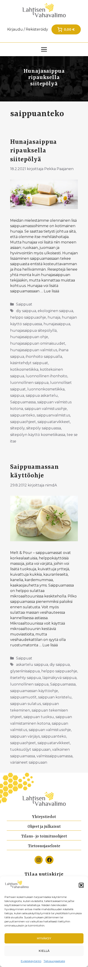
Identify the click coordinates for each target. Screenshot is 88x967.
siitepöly (17, 428)
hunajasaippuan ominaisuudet (37, 343)
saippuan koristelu (55, 697)
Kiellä (44, 951)
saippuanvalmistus (53, 415)
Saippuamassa (23, 402)
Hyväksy (44, 938)
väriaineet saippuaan (28, 762)
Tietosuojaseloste (54, 961)
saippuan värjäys (25, 736)
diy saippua (26, 311)
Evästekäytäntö (31, 961)
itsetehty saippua (25, 678)
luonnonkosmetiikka (46, 389)
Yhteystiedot (44, 817)
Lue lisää (51, 291)
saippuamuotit (23, 697)
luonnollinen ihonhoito (46, 376)
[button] (81, 885)
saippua (17, 395)
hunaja (54, 317)
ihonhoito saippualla (44, 356)
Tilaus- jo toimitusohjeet (44, 836)
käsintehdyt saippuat (29, 363)
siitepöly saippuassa (43, 428)
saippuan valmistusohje (46, 409)
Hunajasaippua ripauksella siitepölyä (33, 151)
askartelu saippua (32, 664)
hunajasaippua (57, 324)
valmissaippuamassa (54, 756)
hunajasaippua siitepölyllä (33, 330)
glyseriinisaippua (25, 671)
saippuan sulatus (25, 704)
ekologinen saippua (55, 311)
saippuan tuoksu (38, 717)
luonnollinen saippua (29, 382)
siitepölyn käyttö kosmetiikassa (37, 435)
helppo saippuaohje (28, 317)
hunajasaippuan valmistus (33, 350)
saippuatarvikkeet (53, 422)
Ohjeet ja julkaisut (44, 826)
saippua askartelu (42, 395)
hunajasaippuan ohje (29, 337)
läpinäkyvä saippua (59, 678)
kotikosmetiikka (24, 369)
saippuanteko (22, 415)
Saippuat (24, 304)
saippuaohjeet (23, 422)
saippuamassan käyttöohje (34, 691)
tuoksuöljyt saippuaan (30, 749)
